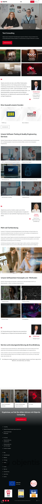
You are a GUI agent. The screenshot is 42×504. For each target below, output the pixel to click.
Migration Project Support (26, 162)
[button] (2, 501)
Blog (4, 452)
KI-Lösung (31, 404)
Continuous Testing (25, 301)
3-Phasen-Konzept (5, 301)
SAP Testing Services (5, 179)
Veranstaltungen (7, 455)
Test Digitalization (25, 319)
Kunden (5, 466)
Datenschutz (28, 500)
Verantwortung (6, 471)
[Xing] (6, 500)
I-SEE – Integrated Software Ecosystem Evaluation (11, 162)
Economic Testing (5, 319)
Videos (5, 462)
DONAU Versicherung (26, 122)
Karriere (5, 476)
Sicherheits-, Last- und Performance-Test (29, 179)
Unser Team (6, 474)
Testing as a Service (25, 197)
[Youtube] (8, 500)
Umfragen (5, 460)
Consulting (6, 426)
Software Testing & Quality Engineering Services (12, 429)
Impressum (23, 500)
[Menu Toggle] (21, 1)
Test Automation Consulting (7, 197)
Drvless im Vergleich (7, 448)
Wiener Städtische (5, 122)
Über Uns (5, 469)
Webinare (5, 457)
